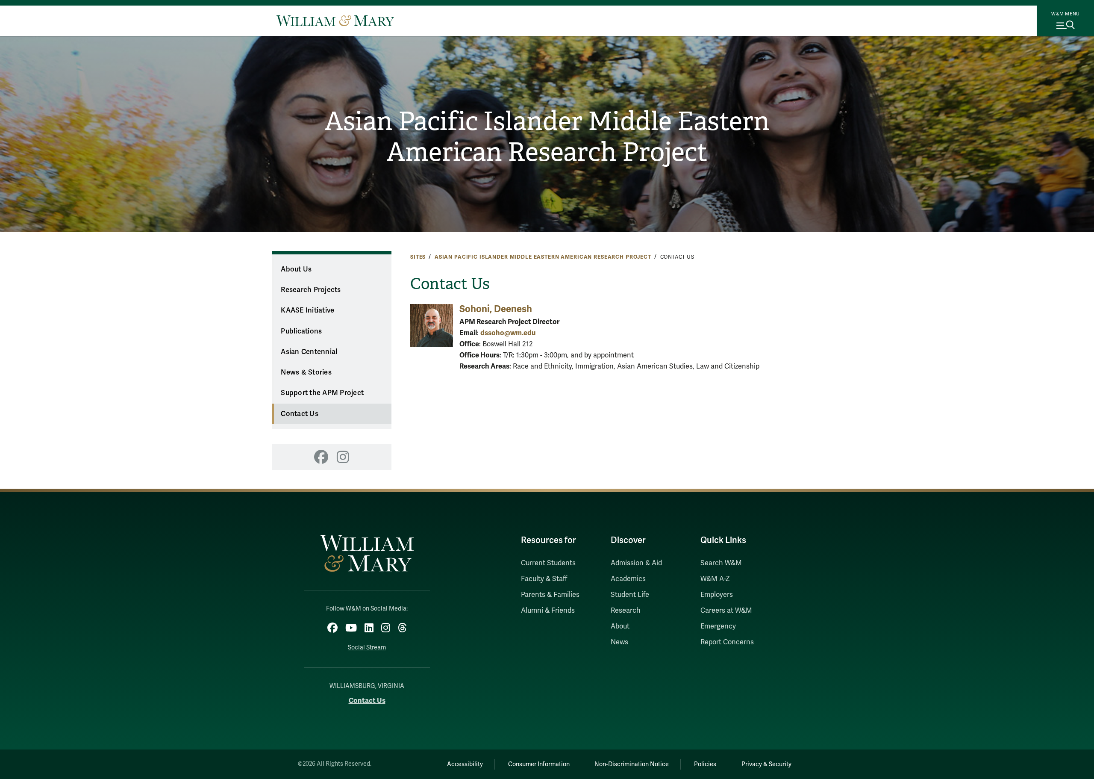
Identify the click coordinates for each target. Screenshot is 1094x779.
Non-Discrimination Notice (631, 764)
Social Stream (367, 647)
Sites (418, 257)
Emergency (718, 626)
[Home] (335, 20)
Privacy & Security (766, 764)
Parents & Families (550, 594)
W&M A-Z (715, 579)
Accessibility (465, 764)
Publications (301, 331)
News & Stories (306, 372)
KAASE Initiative (307, 310)
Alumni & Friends (548, 610)
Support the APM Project (322, 393)
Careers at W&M (726, 610)
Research (626, 610)
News (619, 642)
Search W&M (721, 563)
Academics (628, 579)
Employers (716, 594)
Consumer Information (539, 764)
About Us (296, 269)
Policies (705, 764)
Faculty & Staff (544, 579)
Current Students (548, 563)
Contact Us (299, 414)
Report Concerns (727, 642)
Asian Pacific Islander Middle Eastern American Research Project (547, 136)
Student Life (630, 594)
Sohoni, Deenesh (495, 309)
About (620, 626)
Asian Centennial (309, 352)
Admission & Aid (636, 563)
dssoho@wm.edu (507, 332)
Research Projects (311, 290)
